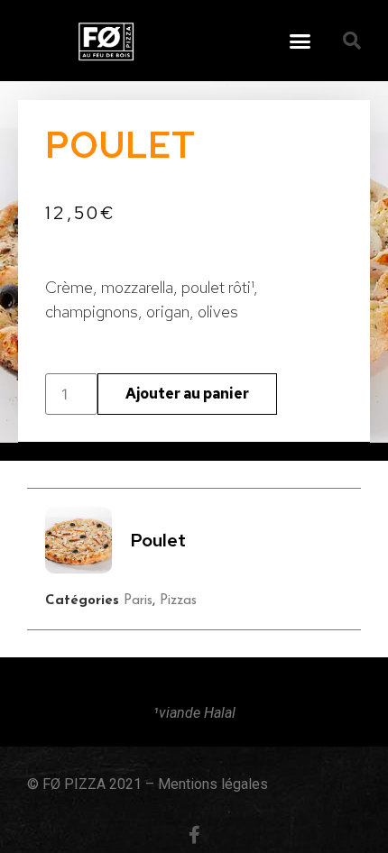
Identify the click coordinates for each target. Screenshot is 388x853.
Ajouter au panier (187, 393)
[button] (300, 40)
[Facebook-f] (194, 835)
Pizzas (178, 601)
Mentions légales (213, 784)
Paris (138, 601)
